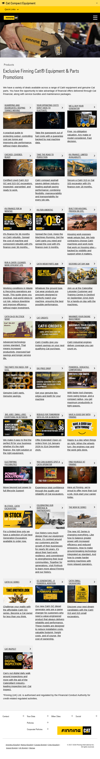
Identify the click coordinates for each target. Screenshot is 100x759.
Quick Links (10, 9)
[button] (95, 17)
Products (8, 64)
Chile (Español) (53, 745)
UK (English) (23, 748)
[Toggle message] (96, 3)
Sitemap (32, 748)
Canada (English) (40, 745)
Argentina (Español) (13, 745)
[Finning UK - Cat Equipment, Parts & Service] (11, 18)
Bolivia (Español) (27, 745)
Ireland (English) (12, 748)
